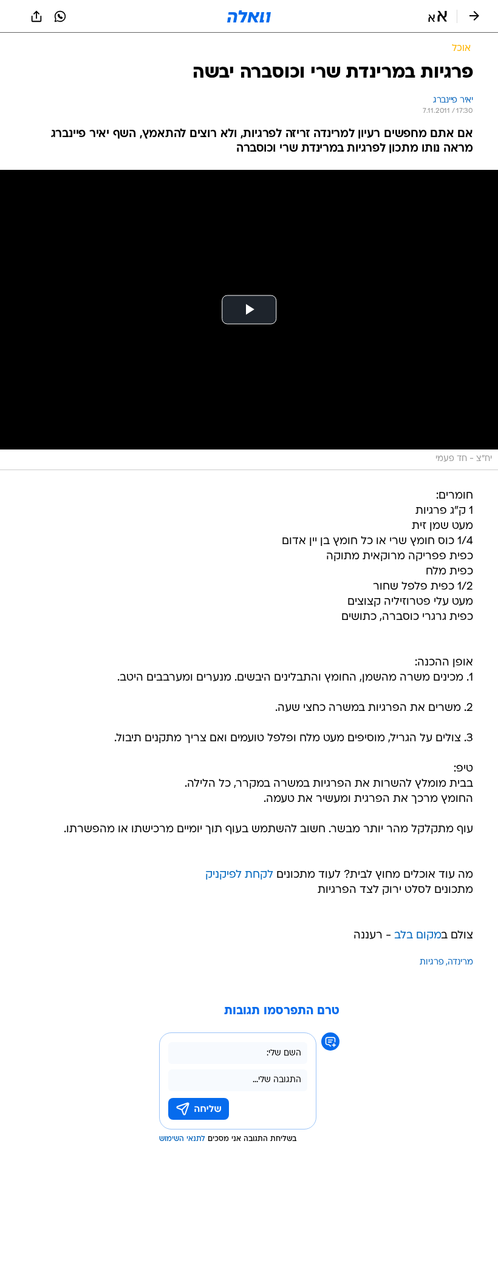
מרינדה (460, 962)
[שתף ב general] (36, 16)
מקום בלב (418, 935)
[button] (437, 16)
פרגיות (432, 962)
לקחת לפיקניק (239, 875)
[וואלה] (249, 16)
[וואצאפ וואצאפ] (60, 16)
